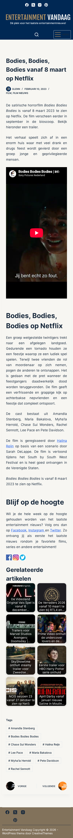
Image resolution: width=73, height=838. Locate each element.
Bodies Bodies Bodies (23, 736)
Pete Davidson (48, 760)
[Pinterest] (46, 5)
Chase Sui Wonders (22, 744)
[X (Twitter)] (33, 5)
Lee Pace (15, 752)
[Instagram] (39, 5)
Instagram (36, 530)
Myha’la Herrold (19, 760)
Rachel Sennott (19, 768)
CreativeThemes (42, 833)
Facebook (18, 530)
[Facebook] (27, 5)
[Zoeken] (37, 35)
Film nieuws (20, 93)
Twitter (55, 530)
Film (8, 93)
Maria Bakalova (40, 752)
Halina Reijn (51, 744)
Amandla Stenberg (21, 728)
